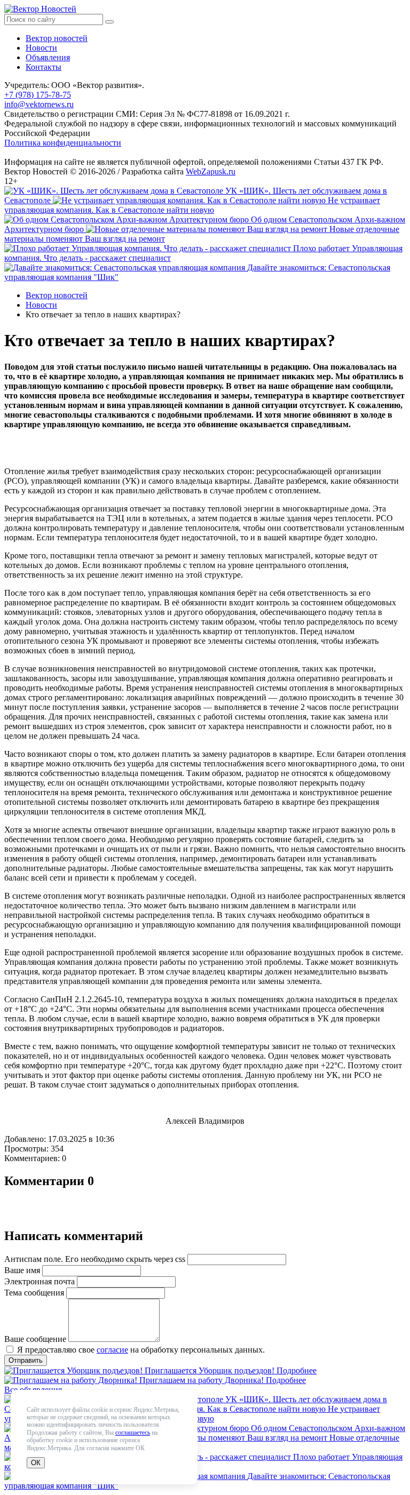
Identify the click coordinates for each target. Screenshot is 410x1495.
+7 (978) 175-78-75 (37, 94)
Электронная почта (39, 1281)
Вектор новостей (57, 38)
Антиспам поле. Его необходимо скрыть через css (94, 1259)
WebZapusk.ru (210, 171)
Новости (41, 47)
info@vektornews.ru (39, 104)
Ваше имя (22, 1270)
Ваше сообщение (35, 1339)
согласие (112, 1349)
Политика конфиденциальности (62, 142)
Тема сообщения (34, 1292)
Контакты (43, 66)
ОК (36, 1463)
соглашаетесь (132, 1432)
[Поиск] (109, 21)
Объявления (48, 57)
